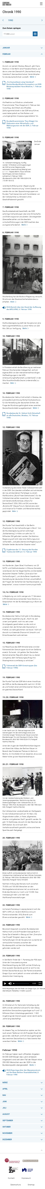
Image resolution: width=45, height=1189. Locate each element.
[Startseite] (6, 4)
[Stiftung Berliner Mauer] (28, 1169)
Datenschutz (15, 1185)
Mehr (32, 77)
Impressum (26, 1178)
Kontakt (11, 1178)
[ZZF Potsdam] (14, 1169)
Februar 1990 (9, 1050)
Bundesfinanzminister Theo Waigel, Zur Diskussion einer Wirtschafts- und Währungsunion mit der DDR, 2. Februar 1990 (22, 124)
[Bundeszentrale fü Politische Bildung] (13, 1160)
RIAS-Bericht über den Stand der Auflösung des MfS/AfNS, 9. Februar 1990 (23, 308)
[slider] (21, 983)
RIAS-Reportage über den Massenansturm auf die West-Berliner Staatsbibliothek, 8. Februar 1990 (23, 1072)
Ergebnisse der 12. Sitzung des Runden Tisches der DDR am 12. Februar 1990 (22, 551)
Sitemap (31, 1185)
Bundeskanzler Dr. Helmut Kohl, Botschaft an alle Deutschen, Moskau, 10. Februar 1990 (23, 415)
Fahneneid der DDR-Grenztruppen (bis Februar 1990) (21, 667)
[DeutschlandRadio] (31, 1160)
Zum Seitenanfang (41, 1150)
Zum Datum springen (11, 28)
